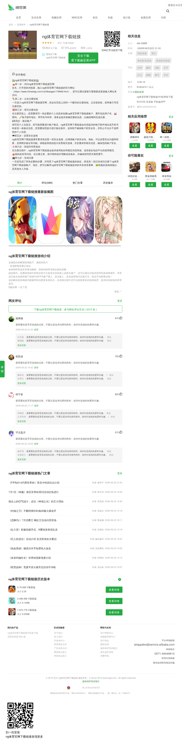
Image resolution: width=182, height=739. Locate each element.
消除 (157, 67)
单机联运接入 (60, 655)
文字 (166, 67)
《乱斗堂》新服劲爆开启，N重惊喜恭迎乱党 (33, 529)
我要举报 (104, 655)
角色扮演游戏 (144, 60)
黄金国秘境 (151, 176)
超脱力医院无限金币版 (150, 137)
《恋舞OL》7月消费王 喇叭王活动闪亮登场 (32, 520)
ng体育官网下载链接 (17, 7)
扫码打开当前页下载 (112, 50)
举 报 (2, 369)
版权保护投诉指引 (108, 647)
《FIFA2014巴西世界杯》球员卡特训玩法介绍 (34, 482)
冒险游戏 (142, 53)
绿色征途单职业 (134, 176)
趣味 (148, 67)
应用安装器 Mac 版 (17, 636)
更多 (119, 301)
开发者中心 (59, 640)
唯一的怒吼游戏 (167, 137)
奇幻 (153, 53)
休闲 (139, 67)
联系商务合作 (60, 644)
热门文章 (78, 182)
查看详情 (114, 589)
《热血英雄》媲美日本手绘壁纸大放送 (30, 548)
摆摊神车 (134, 137)
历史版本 (108, 182)
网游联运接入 (60, 651)
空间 (166, 75)
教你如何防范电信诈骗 (164, 662)
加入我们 (58, 636)
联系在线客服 (168, 657)
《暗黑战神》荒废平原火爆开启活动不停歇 (32, 567)
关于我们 (58, 632)
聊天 (157, 75)
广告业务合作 (60, 647)
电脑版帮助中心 (107, 636)
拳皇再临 (166, 176)
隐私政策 (139, 91)
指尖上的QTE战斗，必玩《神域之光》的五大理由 (36, 501)
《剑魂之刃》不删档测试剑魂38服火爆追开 (32, 510)
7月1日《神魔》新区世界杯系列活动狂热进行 (34, 492)
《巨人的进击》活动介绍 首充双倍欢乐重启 (33, 539)
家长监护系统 (106, 651)
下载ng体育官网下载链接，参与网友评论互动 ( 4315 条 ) (65, 309)
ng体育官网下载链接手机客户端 (23, 632)
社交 (139, 75)
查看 (134, 145)
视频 (148, 75)
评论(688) (47, 182)
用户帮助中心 (106, 632)
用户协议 (104, 640)
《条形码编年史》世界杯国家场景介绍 (30, 557)
